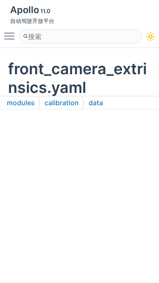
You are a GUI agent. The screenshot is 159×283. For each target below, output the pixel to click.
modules (21, 102)
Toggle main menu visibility (11, 35)
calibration (62, 102)
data (96, 102)
